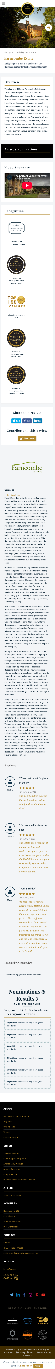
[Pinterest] (37, 1294)
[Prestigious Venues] (12, 1326)
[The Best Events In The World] (27, 1326)
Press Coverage (11, 1137)
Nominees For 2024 (12, 1211)
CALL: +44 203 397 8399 (13, 1248)
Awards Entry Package (13, 1163)
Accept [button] (38, 1365)
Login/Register (10, 1269)
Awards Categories (12, 1169)
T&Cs (32, 1352)
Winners (7, 1132)
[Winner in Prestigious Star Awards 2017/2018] (16, 381)
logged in (20, 974)
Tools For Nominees (12, 1221)
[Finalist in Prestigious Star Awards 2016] (16, 271)
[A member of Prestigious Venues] (16, 234)
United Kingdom (21, 52)
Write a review (28, 438)
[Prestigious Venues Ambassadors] (27, 1340)
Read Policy (26, 1365)
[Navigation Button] (3, 3)
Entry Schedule (10, 1174)
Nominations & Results (27, 996)
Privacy (21, 1352)
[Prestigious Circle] (12, 1340)
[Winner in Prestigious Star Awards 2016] (16, 344)
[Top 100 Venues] (43, 1326)
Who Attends (9, 1126)
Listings (8, 52)
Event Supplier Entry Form (15, 1158)
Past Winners (9, 1216)
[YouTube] (43, 1294)
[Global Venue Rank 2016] (16, 307)
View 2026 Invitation (12, 1195)
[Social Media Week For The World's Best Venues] (43, 1340)
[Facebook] (24, 1294)
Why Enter (8, 1121)
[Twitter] (12, 1294)
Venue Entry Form (11, 1153)
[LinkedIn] (18, 1294)
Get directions (13, 495)
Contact (7, 1242)
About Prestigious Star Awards (17, 1116)
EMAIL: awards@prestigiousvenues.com (21, 1253)
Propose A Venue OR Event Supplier (19, 1179)
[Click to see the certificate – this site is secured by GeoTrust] (11, 1280)
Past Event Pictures (12, 1226)
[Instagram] (30, 1294)
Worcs (33, 52)
